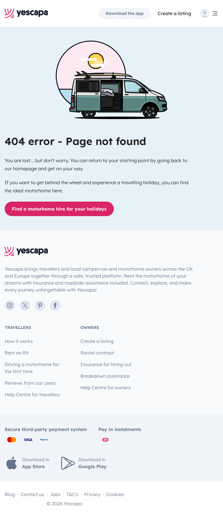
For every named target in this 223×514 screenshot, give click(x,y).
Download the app (124, 13)
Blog (10, 494)
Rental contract (97, 353)
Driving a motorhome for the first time (32, 367)
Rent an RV (17, 353)
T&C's (72, 494)
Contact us (32, 494)
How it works (19, 341)
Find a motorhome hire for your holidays (59, 209)
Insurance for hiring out (106, 364)
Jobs (55, 494)
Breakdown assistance (105, 376)
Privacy (92, 494)
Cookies (115, 494)
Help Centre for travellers (32, 394)
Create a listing (174, 13)
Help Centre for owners (105, 387)
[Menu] (209, 13)
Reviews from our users (30, 383)
